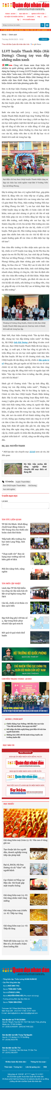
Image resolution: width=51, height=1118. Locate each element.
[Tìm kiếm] (42, 25)
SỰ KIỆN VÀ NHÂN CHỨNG (13, 17)
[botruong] (25, 654)
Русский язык (29, 19)
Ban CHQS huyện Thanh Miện (14, 485)
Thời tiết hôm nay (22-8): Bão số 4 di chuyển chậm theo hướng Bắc (16, 944)
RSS (45, 1067)
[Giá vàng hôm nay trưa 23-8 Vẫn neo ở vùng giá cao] (25, 823)
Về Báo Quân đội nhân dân (15, 1062)
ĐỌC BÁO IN (23, 14)
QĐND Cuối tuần (37, 14)
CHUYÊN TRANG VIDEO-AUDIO (17, 679)
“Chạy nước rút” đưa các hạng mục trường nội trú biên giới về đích (13, 557)
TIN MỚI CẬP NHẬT (11, 583)
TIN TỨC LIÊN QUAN (11, 519)
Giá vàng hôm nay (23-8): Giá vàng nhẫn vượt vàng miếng (16, 898)
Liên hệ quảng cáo (33, 1067)
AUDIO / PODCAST (14, 719)
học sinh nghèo (9, 489)
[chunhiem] (25, 669)
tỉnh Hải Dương (21, 342)
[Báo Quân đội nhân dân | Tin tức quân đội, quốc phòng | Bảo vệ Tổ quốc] (25, 5)
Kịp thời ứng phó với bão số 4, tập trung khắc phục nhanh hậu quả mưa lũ (15, 621)
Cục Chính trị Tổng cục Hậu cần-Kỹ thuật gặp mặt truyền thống (14, 883)
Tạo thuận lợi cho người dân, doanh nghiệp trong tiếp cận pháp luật (15, 852)
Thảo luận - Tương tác (13, 1067)
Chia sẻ (44, 39)
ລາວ (45, 17)
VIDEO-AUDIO (10, 14)
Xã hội (4, 35)
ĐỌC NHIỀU (9, 804)
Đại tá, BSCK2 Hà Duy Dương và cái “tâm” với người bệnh (15, 868)
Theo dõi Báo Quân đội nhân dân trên (16, 44)
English (30, 17)
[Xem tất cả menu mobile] (47, 25)
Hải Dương (32, 485)
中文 (38, 17)
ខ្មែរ (18, 19)
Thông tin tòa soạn (38, 1062)
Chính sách (13, 35)
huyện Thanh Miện (23, 482)
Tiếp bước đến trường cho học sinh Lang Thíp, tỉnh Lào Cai (14, 542)
